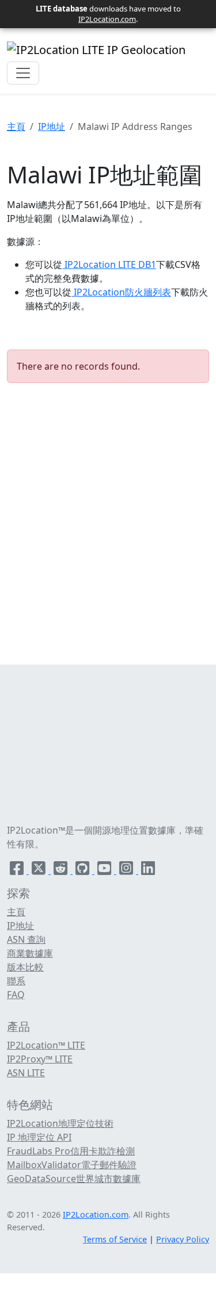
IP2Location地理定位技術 (60, 1123)
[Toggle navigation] (23, 73)
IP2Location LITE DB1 (109, 264)
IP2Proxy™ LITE (40, 1059)
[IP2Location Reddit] (62, 870)
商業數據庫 (30, 953)
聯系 (16, 980)
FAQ (16, 994)
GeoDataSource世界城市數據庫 (74, 1178)
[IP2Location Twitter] (40, 870)
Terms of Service (115, 1239)
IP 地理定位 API (39, 1137)
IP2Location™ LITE (46, 1045)
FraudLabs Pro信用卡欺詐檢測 (71, 1151)
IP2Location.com (107, 19)
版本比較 (25, 967)
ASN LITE (26, 1072)
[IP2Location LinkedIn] (148, 870)
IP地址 (51, 126)
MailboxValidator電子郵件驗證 (72, 1164)
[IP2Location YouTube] (105, 870)
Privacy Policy (182, 1239)
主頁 (16, 126)
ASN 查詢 (26, 939)
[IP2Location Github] (83, 870)
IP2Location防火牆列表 (121, 292)
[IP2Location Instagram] (127, 870)
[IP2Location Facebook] (18, 870)
